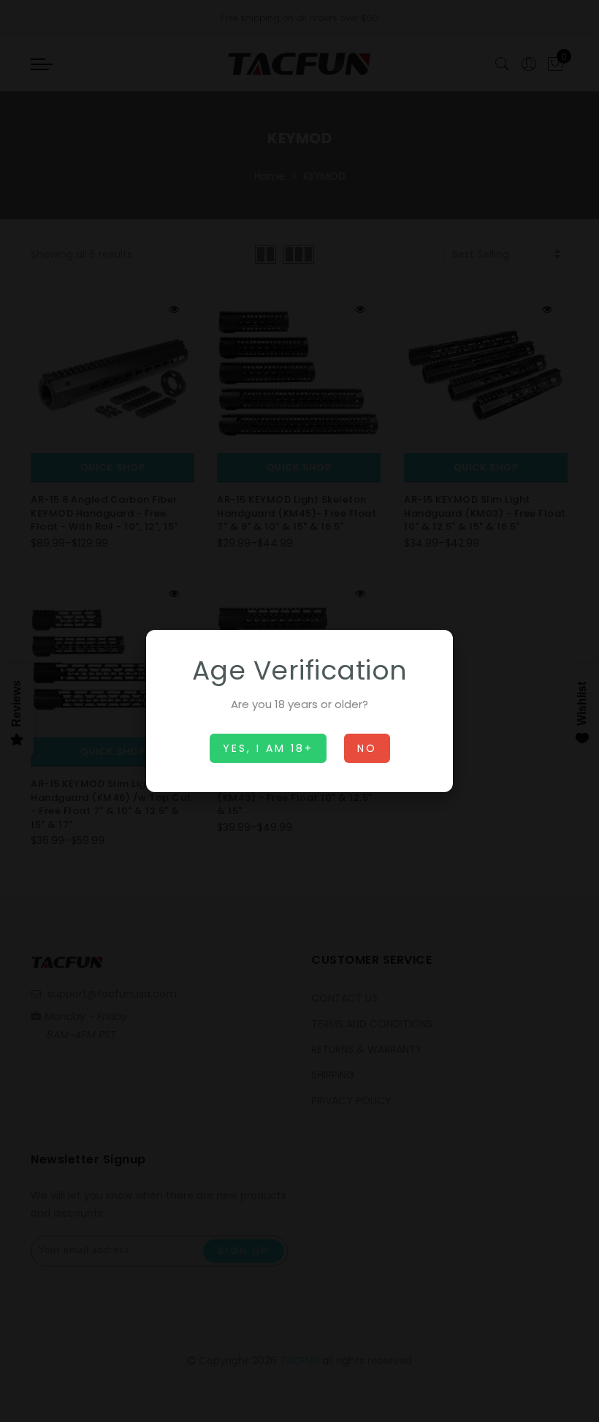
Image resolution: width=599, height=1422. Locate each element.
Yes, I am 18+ (268, 748)
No (367, 748)
